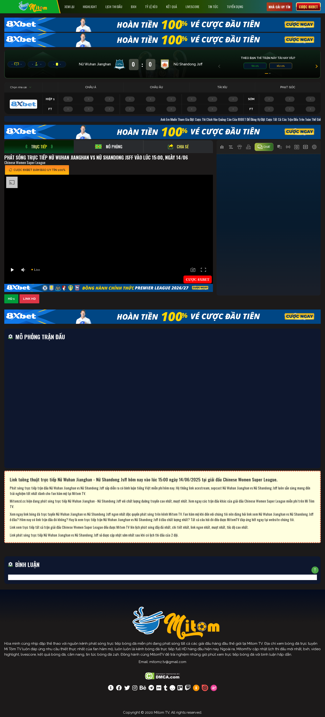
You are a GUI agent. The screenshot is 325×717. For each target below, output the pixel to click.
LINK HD (29, 298)
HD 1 (11, 298)
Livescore (192, 6)
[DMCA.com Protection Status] (162, 675)
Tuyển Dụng (235, 6)
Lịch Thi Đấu (113, 6)
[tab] (39, 146)
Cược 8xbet (308, 6)
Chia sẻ (183, 147)
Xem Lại (69, 6)
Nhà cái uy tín (279, 6)
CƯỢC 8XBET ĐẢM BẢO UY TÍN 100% (39, 170)
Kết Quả (171, 6)
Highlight (90, 6)
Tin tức (213, 6)
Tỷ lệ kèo (151, 6)
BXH (133, 6)
